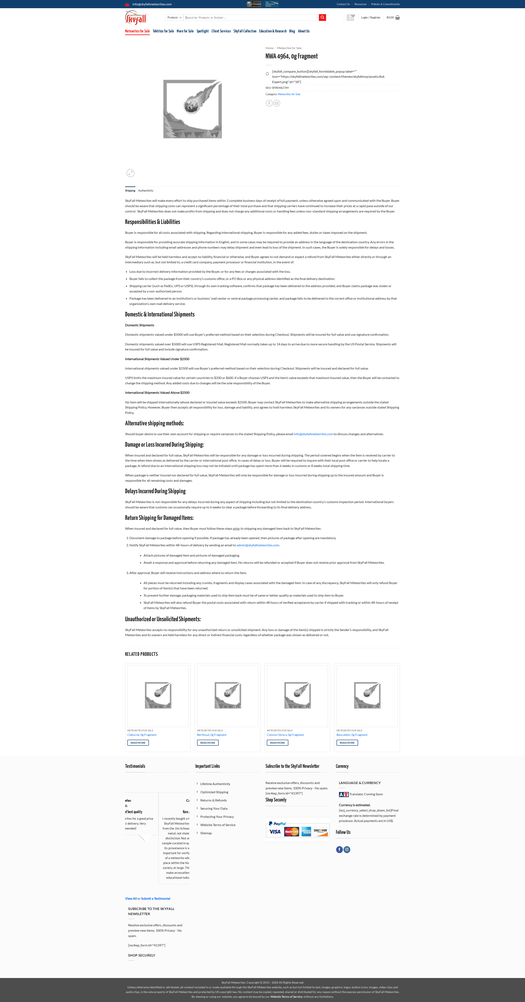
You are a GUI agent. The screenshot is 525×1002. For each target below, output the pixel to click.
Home (269, 48)
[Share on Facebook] (269, 103)
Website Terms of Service (286, 996)
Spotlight (203, 31)
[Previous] (125, 709)
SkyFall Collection (245, 31)
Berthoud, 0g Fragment (211, 734)
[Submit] (322, 17)
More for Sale (185, 31)
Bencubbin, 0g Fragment (352, 734)
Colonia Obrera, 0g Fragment (285, 734)
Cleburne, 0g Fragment (141, 734)
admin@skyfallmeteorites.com (258, 545)
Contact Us (343, 4)
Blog (292, 31)
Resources (361, 4)
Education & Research (272, 31)
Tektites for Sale (163, 31)
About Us (303, 31)
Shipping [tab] (130, 190)
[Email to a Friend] (276, 103)
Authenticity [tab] (145, 190)
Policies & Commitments (385, 4)
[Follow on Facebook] (339, 849)
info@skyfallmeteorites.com (313, 434)
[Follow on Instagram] (347, 849)
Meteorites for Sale (137, 31)
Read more (138, 742)
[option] (157, 832)
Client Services (221, 31)
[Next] (400, 709)
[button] (393, 17)
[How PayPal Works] (298, 829)
